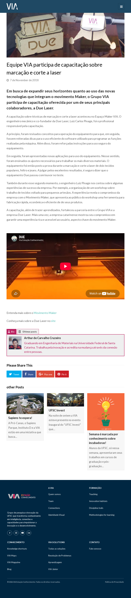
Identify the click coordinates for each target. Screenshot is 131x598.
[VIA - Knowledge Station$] (12, 6)
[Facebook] (9, 532)
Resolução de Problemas (59, 555)
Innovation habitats (98, 501)
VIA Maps (11, 555)
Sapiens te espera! (20, 418)
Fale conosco (95, 548)
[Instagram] (16, 532)
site (53, 321)
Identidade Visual (56, 515)
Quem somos (54, 494)
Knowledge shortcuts (17, 548)
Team (51, 501)
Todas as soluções (56, 548)
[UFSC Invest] (65, 399)
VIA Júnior (53, 569)
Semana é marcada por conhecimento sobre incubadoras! (103, 438)
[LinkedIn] (28, 532)
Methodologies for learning (101, 515)
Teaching (93, 494)
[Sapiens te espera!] (25, 403)
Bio (12, 331)
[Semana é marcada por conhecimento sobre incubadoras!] (105, 411)
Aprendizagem (55, 562)
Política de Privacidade (114, 582)
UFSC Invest (57, 410)
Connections (54, 508)
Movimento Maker (45, 313)
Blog (9, 569)
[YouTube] (22, 532)
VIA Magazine (13, 562)
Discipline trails (96, 508)
